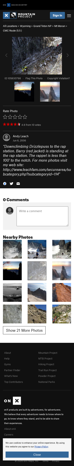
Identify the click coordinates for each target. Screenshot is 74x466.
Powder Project (46, 375)
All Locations (10, 26)
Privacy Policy (41, 446)
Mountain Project (47, 352)
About (7, 352)
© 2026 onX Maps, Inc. (27, 460)
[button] (5, 183)
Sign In (57, 15)
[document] (37, 449)
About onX (10, 428)
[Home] (21, 15)
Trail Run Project (47, 370)
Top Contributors (13, 381)
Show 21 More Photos (24, 330)
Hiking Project (46, 364)
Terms (45, 460)
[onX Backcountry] (15, 5)
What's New (11, 375)
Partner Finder (12, 370)
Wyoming (25, 26)
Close (37, 454)
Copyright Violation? (58, 78)
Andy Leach (21, 136)
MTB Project (45, 358)
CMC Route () (12, 30)
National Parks (46, 381)
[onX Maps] (12, 403)
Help (6, 358)
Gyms (7, 364)
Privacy (55, 460)
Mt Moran (59, 26)
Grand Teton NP (42, 26)
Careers (8, 434)
